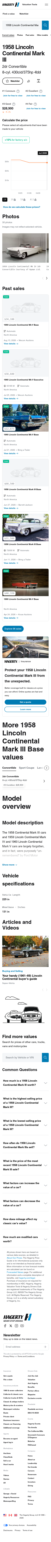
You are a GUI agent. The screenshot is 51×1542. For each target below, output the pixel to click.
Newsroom (32, 1474)
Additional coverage (11, 1428)
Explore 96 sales (13, 628)
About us (31, 1459)
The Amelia (32, 1427)
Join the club (33, 1376)
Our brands (32, 1467)
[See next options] (46, 768)
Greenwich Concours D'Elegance (36, 1436)
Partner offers (33, 1391)
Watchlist (23, 14)
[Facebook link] (5, 1326)
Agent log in (8, 1442)
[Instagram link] (16, 1326)
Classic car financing (11, 1424)
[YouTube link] (22, 1326)
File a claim (7, 1380)
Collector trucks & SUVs (13, 1398)
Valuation (31, 1380)
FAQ (29, 1496)
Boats (5, 1413)
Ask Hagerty (33, 1383)
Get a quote (25, 702)
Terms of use (27, 1530)
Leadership (32, 1463)
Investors (31, 1482)
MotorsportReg (9, 1501)
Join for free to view (12, 95)
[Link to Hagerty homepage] (17, 1318)
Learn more (25, 709)
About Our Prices (14, 1258)
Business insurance (11, 1420)
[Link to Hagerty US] (5, 1515)
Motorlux (31, 1441)
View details (9, 343)
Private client (8, 1416)
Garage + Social (9, 1494)
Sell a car (7, 1461)
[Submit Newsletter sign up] (45, 1347)
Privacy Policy (8, 1356)
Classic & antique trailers (13, 1402)
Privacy (31, 1500)
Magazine (31, 1394)
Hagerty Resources (11, 1497)
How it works (8, 1464)
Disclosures (7, 1530)
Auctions (7, 1453)
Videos (6, 1475)
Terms (30, 1504)
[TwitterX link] (11, 1326)
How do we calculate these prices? (21, 207)
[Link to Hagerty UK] (15, 1515)
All (4, 1483)
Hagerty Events (34, 1424)
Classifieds (7, 1457)
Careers (31, 1471)
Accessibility (31, 1525)
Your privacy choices (17, 1525)
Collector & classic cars (13, 1394)
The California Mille (35, 1431)
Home (30, 1456)
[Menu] (46, 4)
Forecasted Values (15, 1272)
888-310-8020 (33, 1413)
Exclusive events (35, 1398)
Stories (6, 1479)
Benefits (31, 1387)
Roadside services (35, 1409)
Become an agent (10, 1439)
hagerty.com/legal (27, 1278)
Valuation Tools (29, 4)
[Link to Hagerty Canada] (10, 1515)
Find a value (9, 14)
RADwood (32, 1445)
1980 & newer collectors (13, 1390)
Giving (30, 1486)
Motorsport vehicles (11, 1409)
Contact (31, 1478)
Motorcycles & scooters (13, 1405)
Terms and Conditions (26, 1356)
